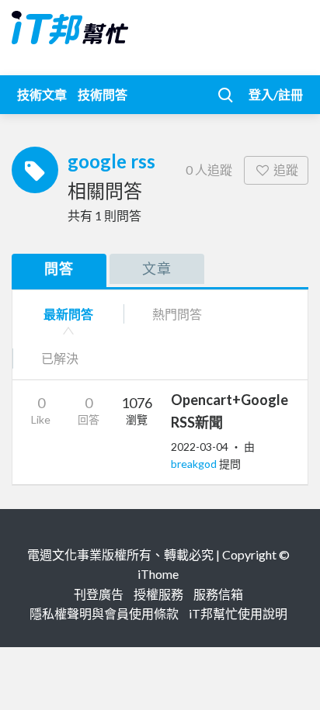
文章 (157, 268)
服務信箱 (218, 594)
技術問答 (102, 94)
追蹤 (285, 169)
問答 (59, 268)
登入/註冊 (276, 94)
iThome (158, 573)
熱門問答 (177, 314)
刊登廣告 (98, 594)
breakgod (195, 463)
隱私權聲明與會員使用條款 (104, 613)
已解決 (59, 358)
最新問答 (68, 314)
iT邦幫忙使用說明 (238, 613)
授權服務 (158, 594)
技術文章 (42, 94)
